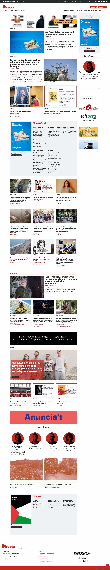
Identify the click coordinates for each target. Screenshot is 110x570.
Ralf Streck (17, 116)
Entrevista (90, 10)
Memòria (12, 108)
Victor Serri (16, 298)
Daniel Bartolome (19, 324)
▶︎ (99, 72)
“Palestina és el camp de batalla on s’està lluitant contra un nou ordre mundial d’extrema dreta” (69, 505)
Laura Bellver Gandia (39, 262)
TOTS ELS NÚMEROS (16, 155)
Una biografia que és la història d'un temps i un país (43, 402)
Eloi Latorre (14, 403)
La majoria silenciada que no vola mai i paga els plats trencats (39, 141)
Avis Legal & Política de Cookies (47, 561)
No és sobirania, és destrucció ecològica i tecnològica (53, 170)
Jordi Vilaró (60, 403)
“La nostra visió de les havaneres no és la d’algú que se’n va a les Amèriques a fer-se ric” (27, 367)
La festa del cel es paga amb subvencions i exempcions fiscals (59, 34)
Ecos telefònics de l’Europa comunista (53, 156)
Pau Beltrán (37, 233)
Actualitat (72, 10)
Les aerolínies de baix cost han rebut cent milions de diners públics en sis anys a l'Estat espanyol (25, 63)
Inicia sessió (94, 1)
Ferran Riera (37, 405)
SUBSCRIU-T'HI (94, 7)
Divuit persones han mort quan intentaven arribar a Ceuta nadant (20, 259)
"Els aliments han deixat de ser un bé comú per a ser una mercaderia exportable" (66, 199)
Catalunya (5, 10)
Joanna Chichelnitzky (18, 53)
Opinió (94, 10)
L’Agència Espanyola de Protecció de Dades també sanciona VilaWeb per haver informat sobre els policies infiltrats (65, 260)
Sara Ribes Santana (38, 199)
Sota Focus (12, 28)
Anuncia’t (82, 1)
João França (60, 233)
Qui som (41, 551)
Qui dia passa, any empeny (54, 172)
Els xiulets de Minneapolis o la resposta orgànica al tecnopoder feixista (39, 161)
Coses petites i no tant (69, 449)
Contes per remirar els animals (43, 197)
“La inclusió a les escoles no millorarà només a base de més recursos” (69, 131)
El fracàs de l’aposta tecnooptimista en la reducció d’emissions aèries (38, 136)
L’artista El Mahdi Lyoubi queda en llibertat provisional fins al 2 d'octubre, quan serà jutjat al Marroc (43, 321)
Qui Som (58, 1)
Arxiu (50, 115)
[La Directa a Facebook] (99, 1)
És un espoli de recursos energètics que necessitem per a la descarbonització (54, 166)
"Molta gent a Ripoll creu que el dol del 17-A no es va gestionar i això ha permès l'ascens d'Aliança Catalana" (20, 199)
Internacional (13, 273)
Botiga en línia (65, 1)
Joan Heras (48, 486)
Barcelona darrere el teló (18, 402)
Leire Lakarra (14, 486)
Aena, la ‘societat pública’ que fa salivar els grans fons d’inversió (39, 145)
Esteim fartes (35, 448)
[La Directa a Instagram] (106, 1)
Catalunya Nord (19, 10)
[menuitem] (5, 10)
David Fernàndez (15, 113)
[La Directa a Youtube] (104, 1)
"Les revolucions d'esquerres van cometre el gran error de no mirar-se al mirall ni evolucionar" (61, 280)
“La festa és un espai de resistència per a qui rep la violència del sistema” (39, 168)
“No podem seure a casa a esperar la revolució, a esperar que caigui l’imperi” (20, 320)
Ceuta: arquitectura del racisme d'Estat (18, 451)
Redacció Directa (15, 68)
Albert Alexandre (49, 38)
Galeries (99, 10)
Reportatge (77, 10)
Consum (35, 194)
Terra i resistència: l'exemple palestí (22, 484)
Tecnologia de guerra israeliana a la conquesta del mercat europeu (54, 135)
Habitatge (58, 223)
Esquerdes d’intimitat (53, 162)
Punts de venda (74, 1)
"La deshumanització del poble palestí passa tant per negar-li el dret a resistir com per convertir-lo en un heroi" (66, 321)
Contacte (88, 1)
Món (24, 10)
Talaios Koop (99, 568)
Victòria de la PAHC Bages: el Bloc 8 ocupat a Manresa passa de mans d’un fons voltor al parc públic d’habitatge (66, 229)
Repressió (58, 254)
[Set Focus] (88, 8)
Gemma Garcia (14, 115)
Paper (104, 10)
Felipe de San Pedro (42, 264)
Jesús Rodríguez (15, 234)
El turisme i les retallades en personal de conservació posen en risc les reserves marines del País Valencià (43, 229)
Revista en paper (43, 558)
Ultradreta (13, 194)
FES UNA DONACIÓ (102, 7)
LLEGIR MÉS (15, 377)
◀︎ (80, 72)
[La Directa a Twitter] (101, 1)
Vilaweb (62, 266)
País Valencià (10, 10)
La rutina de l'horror (52, 449)
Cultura (46, 108)
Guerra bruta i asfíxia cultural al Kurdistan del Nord (54, 131)
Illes (14, 10)
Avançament (13, 56)
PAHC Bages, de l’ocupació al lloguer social (39, 153)
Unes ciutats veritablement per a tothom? (58, 484)
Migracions (12, 254)
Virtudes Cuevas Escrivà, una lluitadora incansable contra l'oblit (42, 259)
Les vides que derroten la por (65, 402)
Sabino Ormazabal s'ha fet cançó (20, 111)
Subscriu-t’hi (43, 555)
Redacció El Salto (15, 262)
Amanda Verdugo (17, 380)
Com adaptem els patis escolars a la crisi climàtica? (38, 157)
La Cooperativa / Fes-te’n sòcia (47, 553)
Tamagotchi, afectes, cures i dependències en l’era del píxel (54, 160)
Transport (12, 223)
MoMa (38, 326)
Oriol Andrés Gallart (50, 285)
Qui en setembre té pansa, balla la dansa (39, 172)
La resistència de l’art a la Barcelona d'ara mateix (60, 111)
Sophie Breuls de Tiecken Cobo (52, 113)
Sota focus (66, 10)
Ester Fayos (60, 202)
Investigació (84, 10)
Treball (35, 223)
